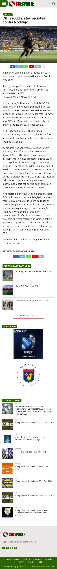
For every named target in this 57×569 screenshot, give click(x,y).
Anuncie (31, 562)
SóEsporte (7, 566)
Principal (31, 251)
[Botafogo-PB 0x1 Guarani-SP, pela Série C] (8, 275)
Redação (48, 559)
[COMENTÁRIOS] (44, 65)
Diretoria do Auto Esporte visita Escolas (33, 300)
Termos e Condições (12, 559)
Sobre (40, 562)
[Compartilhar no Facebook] (13, 65)
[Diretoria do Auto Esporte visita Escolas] (8, 305)
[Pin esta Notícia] (31, 65)
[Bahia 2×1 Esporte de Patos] (8, 290)
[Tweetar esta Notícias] (19, 65)
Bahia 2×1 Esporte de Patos (28, 286)
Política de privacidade (32, 559)
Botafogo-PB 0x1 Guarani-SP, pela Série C (34, 271)
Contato (21, 562)
